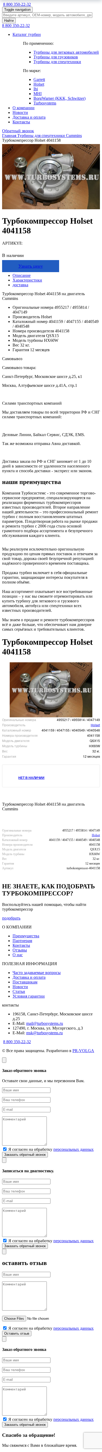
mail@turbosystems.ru (44, 1023)
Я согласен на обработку (50, 1149)
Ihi (35, 89)
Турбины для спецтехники (57, 61)
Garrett (39, 79)
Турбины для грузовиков (55, 57)
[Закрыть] (4, 1060)
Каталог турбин (27, 34)
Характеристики (27, 280)
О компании (24, 108)
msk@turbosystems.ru (44, 1033)
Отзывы (20, 950)
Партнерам (22, 940)
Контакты (21, 122)
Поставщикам (25, 982)
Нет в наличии (31, 777)
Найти (9, 21)
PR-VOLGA (83, 1050)
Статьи (19, 991)
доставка (20, 285)
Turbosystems (44, 103)
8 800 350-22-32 (17, 4)
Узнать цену (30, 266)
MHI (37, 93)
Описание (22, 275)
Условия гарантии (29, 996)
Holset (38, 84)
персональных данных (73, 1149)
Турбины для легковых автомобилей (66, 52)
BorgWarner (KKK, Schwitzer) (59, 98)
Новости (20, 112)
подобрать (11, 918)
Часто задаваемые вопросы (37, 972)
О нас (18, 955)
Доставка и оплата (29, 117)
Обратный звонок (18, 131)
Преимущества (26, 936)
